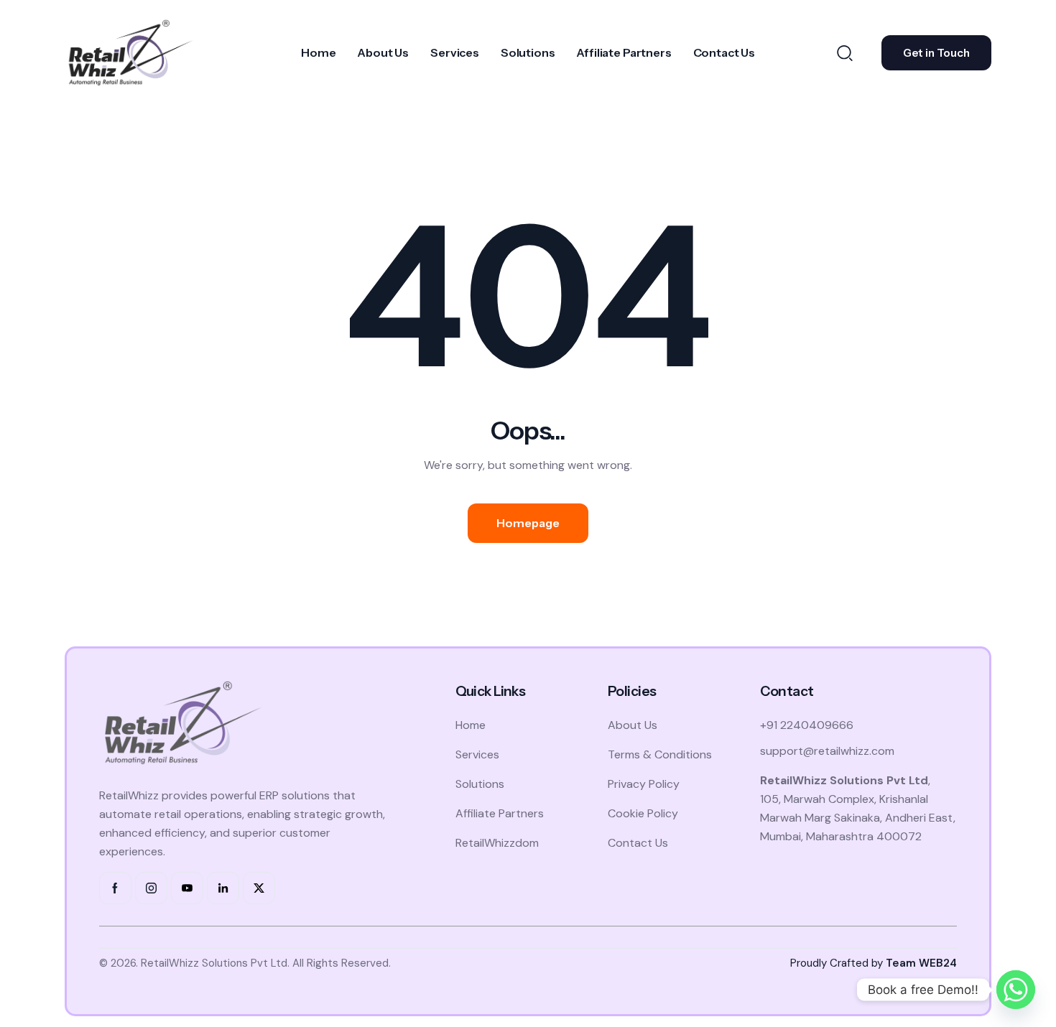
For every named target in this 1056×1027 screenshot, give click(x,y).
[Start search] (845, 52)
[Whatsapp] (1015, 989)
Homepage (528, 523)
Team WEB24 (921, 963)
